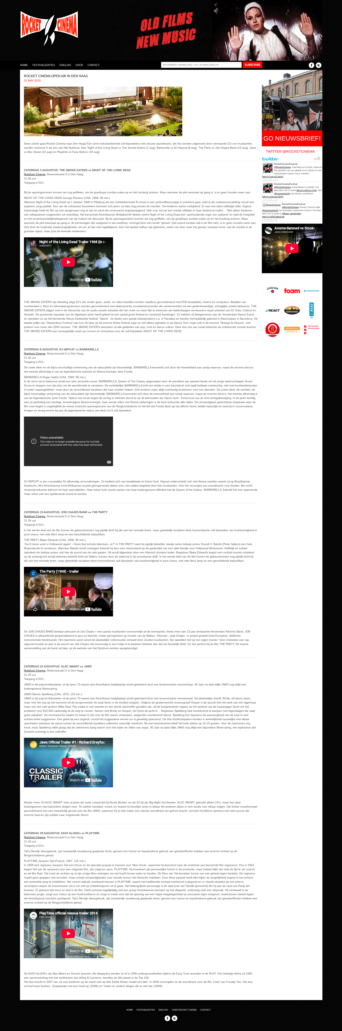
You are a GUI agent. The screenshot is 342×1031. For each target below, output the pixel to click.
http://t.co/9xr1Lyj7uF (306, 190)
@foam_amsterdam (291, 213)
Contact (93, 65)
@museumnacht (282, 193)
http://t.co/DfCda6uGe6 (273, 217)
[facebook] (311, 64)
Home (24, 65)
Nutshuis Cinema (34, 174)
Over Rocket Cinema (184, 1010)
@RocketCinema (282, 167)
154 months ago (270, 180)
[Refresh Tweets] (315, 158)
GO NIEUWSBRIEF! (292, 138)
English (65, 65)
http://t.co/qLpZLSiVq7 (272, 176)
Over (79, 65)
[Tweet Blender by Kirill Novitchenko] (318, 158)
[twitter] (318, 64)
